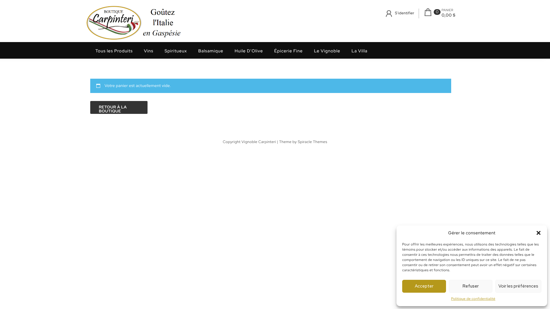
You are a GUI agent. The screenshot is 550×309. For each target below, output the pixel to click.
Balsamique (210, 51)
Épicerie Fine (288, 51)
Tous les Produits (114, 51)
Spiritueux (176, 51)
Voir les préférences (518, 286)
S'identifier (404, 13)
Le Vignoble (327, 51)
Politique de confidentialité (473, 298)
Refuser (471, 286)
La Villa (359, 51)
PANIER (447, 10)
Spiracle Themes (312, 141)
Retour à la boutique (113, 109)
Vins (149, 51)
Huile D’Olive (249, 51)
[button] (538, 233)
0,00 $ (448, 15)
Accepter (424, 286)
